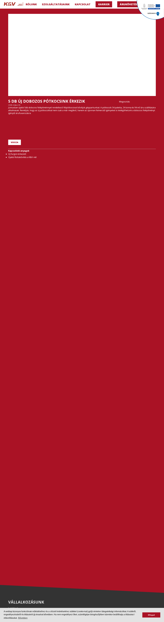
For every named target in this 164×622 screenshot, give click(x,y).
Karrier (104, 4)
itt (34, 614)
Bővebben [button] (23, 618)
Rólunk (31, 4)
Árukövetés (128, 4)
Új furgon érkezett (17, 154)
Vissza (14, 142)
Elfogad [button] (151, 615)
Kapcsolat (82, 4)
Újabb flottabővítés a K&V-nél (22, 157)
